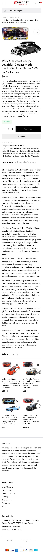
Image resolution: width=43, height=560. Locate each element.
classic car (15, 151)
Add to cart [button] (17, 370)
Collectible (23, 151)
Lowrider (30, 153)
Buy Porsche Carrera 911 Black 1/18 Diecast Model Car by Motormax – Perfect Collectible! (31, 383)
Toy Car (27, 156)
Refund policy (7, 500)
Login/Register (7, 487)
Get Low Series (21, 153)
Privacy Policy (7, 490)
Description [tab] (7, 162)
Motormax (10, 156)
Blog (3, 506)
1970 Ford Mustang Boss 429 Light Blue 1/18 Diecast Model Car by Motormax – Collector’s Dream (9, 419)
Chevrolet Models (13, 17)
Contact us (6, 503)
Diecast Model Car (8, 153)
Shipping (5, 496)
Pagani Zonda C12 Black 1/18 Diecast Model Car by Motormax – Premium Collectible (31, 419)
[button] (37, 32)
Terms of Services (9, 493)
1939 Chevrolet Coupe (22, 148)
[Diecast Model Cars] (21, 3)
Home (4, 17)
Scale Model (19, 156)
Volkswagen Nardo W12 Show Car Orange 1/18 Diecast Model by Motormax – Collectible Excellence (11, 383)
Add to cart (28, 129)
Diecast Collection (34, 151)
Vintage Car (35, 156)
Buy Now (21, 136)
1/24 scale (9, 148)
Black (9, 151)
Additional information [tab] (25, 162)
